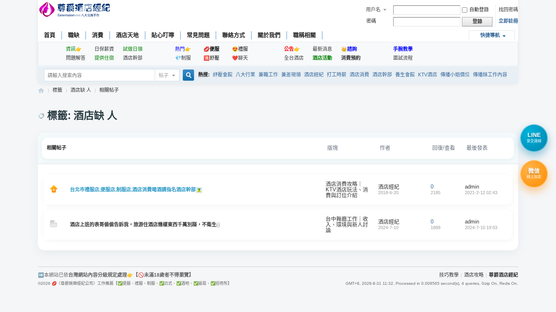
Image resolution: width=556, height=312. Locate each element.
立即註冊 (508, 21)
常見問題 (198, 35)
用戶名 (373, 10)
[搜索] (187, 75)
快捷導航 (490, 35)
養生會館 (405, 75)
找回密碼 (508, 10)
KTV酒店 (427, 75)
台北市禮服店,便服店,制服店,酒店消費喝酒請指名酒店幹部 (133, 190)
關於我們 (269, 35)
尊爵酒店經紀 (41, 90)
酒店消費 (359, 75)
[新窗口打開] (53, 191)
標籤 (57, 90)
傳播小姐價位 (455, 75)
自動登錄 (479, 10)
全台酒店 (294, 58)
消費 (97, 35)
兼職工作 (268, 75)
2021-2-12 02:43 (481, 192)
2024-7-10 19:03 (481, 227)
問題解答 (75, 58)
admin (472, 187)
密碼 (371, 21)
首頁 (49, 35)
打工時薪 (336, 75)
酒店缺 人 (80, 90)
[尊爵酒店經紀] (75, 10)
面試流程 (403, 58)
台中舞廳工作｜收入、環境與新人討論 (347, 224)
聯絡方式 (233, 35)
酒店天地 (127, 35)
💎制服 (183, 58)
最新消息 (322, 49)
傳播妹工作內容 (490, 75)
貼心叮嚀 (162, 35)
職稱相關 (304, 35)
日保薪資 (104, 49)
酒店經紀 (314, 75)
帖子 (164, 75)
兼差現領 (291, 75)
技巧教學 (449, 275)
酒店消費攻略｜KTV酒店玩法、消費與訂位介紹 (347, 189)
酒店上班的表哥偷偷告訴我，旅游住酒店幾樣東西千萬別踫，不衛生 (143, 225)
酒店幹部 (132, 58)
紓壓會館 (222, 75)
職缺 (73, 35)
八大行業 (245, 75)
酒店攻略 (474, 275)
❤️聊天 (240, 58)
